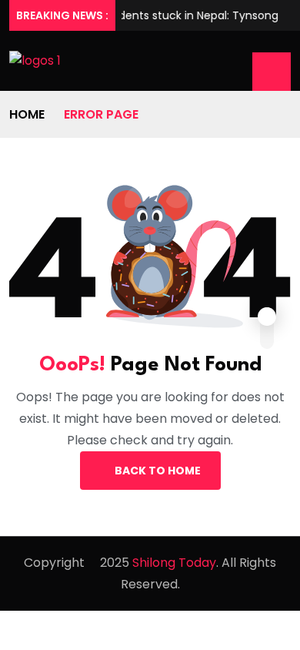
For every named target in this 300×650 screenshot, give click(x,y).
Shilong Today (174, 562)
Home (27, 114)
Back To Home (158, 470)
